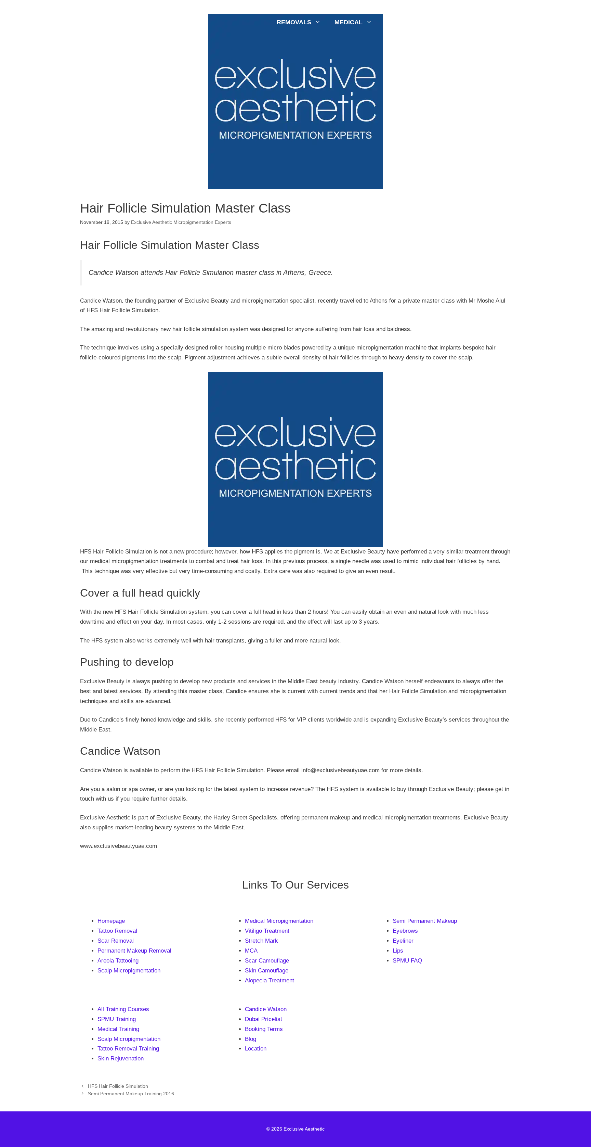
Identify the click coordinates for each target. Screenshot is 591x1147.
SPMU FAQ (407, 960)
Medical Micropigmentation (279, 921)
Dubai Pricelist (263, 1019)
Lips (398, 950)
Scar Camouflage (267, 960)
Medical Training (118, 1029)
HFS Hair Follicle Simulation (118, 1086)
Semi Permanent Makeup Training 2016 (131, 1093)
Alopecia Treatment (269, 980)
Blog (250, 1039)
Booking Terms (264, 1029)
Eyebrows (405, 931)
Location (255, 1048)
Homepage (111, 921)
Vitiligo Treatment (267, 931)
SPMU (395, 22)
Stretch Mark (261, 941)
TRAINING (442, 22)
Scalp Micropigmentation (128, 970)
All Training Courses (123, 1009)
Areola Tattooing (118, 960)
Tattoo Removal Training (128, 1048)
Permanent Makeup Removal (134, 950)
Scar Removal (115, 941)
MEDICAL (348, 22)
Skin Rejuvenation (120, 1058)
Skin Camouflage (266, 970)
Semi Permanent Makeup (425, 921)
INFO (487, 22)
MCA (251, 950)
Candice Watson (266, 1009)
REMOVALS (294, 22)
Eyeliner (403, 941)
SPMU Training (116, 1019)
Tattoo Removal (117, 931)
